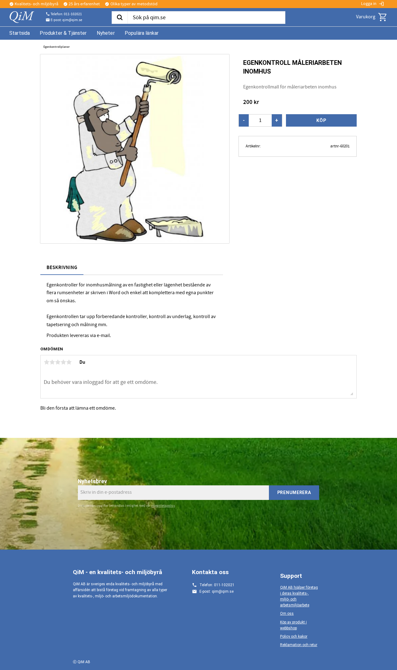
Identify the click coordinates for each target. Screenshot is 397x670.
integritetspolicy (163, 505)
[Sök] (119, 17)
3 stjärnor (57, 362)
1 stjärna (46, 362)
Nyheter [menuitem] (106, 33)
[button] (383, 17)
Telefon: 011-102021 (66, 14)
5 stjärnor (69, 362)
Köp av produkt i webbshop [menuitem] (293, 625)
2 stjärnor (52, 362)
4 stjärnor (63, 362)
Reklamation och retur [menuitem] (298, 645)
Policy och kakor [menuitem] (293, 636)
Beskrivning (62, 267)
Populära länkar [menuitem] (141, 33)
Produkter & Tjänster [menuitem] (63, 33)
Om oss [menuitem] (287, 613)
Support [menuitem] (291, 575)
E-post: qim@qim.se (66, 20)
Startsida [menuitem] (19, 33)
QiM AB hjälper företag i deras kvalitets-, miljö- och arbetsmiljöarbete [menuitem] (299, 596)
